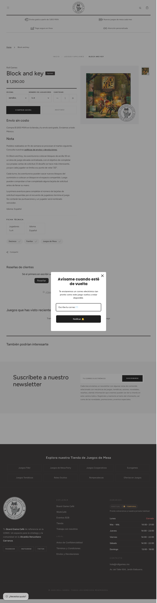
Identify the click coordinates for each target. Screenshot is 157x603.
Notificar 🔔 (77, 319)
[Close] (101, 275)
